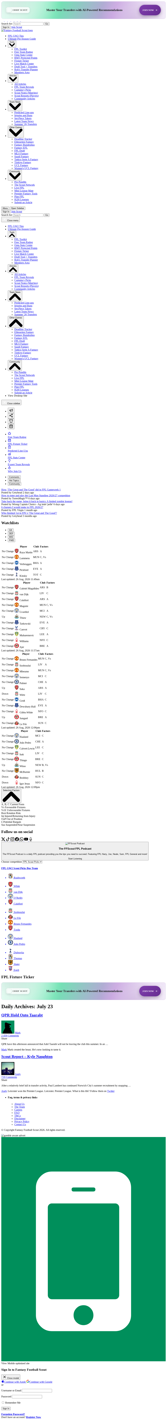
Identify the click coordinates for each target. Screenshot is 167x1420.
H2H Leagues (21, 199)
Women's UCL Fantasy (26, 168)
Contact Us (20, 1124)
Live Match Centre (24, 63)
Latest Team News (24, 121)
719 (9, 1077)
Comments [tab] (14, 477)
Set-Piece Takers (22, 118)
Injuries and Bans (23, 115)
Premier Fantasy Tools (25, 193)
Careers (18, 1109)
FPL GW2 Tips (16, 35)
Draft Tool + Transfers (25, 66)
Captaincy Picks (22, 89)
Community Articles (24, 98)
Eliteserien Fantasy (24, 142)
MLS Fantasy (21, 153)
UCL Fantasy (21, 165)
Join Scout (16, 27)
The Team (19, 1106)
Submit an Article (23, 202)
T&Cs (17, 1115)
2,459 (10, 1035)
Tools (12, 42)
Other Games (15, 127)
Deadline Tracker (23, 139)
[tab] (11, 410)
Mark (18, 1032)
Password (6, 1396)
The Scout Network (24, 184)
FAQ (17, 1112)
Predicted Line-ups (24, 112)
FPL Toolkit (20, 49)
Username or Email (11, 1390)
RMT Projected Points (25, 57)
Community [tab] (14, 484)
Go (46, 24)
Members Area (22, 72)
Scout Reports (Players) (26, 95)
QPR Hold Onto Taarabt (22, 1015)
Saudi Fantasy (21, 156)
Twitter (110, 1091)
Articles (13, 75)
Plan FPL (19, 196)
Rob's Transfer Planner (26, 69)
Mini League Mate (23, 190)
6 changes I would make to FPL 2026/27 (22, 507)
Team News (15, 102)
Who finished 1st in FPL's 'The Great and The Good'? (29, 513)
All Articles (20, 84)
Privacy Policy (21, 1121)
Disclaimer (19, 1118)
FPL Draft (19, 150)
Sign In (6, 27)
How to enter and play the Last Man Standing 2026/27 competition (35, 495)
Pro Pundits (20, 182)
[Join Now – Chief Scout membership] (83, 10)
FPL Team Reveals (24, 87)
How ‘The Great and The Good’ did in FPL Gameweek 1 (31, 489)
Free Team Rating (23, 52)
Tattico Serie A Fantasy (26, 159)
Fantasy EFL (21, 147)
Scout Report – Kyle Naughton (27, 1056)
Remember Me (13, 1402)
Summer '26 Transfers (25, 124)
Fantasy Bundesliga (24, 144)
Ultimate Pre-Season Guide (22, 38)
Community (14, 171)
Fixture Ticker (21, 60)
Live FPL (19, 187)
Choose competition (11, 861)
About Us (19, 1104)
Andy (18, 1074)
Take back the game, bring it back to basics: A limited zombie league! (36, 501)
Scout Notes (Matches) (26, 92)
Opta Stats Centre (23, 55)
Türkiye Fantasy (22, 162)
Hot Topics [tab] (14, 480)
